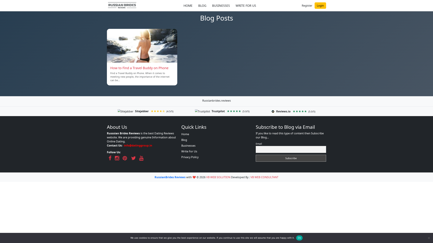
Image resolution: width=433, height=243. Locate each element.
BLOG (202, 6)
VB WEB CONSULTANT (264, 177)
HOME (188, 6)
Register (307, 5)
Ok (299, 237)
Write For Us (189, 151)
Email (259, 143)
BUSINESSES (221, 6)
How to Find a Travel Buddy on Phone (139, 68)
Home (185, 134)
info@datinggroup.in (138, 145)
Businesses (188, 145)
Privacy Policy (190, 157)
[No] (428, 238)
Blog (184, 140)
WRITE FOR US (246, 6)
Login (320, 5)
